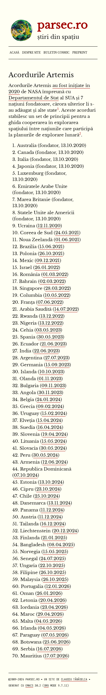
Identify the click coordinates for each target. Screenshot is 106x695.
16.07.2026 (49, 649)
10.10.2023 (51, 372)
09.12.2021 (48, 260)
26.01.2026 (49, 593)
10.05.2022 (57, 295)
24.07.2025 (52, 558)
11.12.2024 (52, 510)
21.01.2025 (54, 538)
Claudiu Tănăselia (74, 679)
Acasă (14, 52)
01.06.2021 (67, 239)
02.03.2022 (52, 281)
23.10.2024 (48, 489)
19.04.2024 (54, 434)
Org (46, 685)
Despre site (31, 52)
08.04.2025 (61, 545)
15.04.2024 (49, 420)
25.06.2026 (56, 642)
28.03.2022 (57, 288)
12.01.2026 (57, 586)
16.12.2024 (52, 524)
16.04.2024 (50, 427)
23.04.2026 (54, 607)
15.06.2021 (51, 246)
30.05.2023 (50, 337)
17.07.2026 (56, 656)
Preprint (79, 52)
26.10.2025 (53, 572)
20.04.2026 (52, 600)
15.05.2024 (53, 441)
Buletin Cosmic (56, 52)
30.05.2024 (53, 448)
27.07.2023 (56, 358)
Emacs (29, 685)
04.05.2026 (48, 621)
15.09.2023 (57, 365)
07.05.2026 (55, 635)
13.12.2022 (51, 316)
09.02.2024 (50, 406)
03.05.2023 (48, 330)
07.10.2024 (26, 475)
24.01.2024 (48, 399)
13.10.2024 (51, 482)
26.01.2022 (47, 267)
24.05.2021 (67, 233)
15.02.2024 (54, 413)
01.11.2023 (50, 378)
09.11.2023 (53, 385)
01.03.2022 (55, 274)
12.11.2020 (49, 226)
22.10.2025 (52, 565)
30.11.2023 (50, 392)
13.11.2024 (59, 503)
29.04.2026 (50, 614)
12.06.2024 (54, 462)
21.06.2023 (53, 344)
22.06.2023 (46, 351)
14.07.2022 (65, 309)
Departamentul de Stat (33, 98)
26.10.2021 (51, 253)
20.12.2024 (65, 531)
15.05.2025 (55, 551)
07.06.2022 (50, 302)
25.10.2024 (46, 496)
